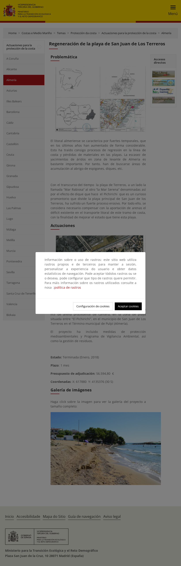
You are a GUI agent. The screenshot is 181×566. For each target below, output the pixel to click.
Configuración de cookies (92, 306)
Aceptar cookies (128, 306)
